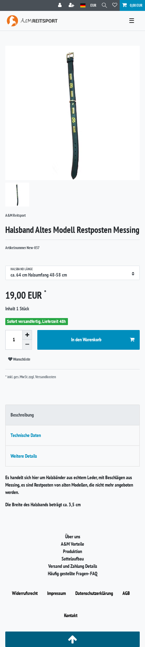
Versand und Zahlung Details (72, 566)
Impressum (56, 593)
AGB (126, 593)
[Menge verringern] (27, 345)
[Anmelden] (60, 5)
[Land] (83, 5)
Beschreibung (22, 415)
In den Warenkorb (86, 339)
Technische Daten (26, 435)
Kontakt (70, 615)
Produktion (72, 551)
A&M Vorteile (72, 544)
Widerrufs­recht (25, 593)
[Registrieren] (72, 5)
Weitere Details (24, 456)
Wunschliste (21, 359)
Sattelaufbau (73, 559)
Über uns (72, 536)
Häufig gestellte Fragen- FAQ (72, 573)
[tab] (72, 415)
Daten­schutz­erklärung (94, 593)
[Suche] (104, 5)
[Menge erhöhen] (27, 335)
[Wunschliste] (115, 5)
